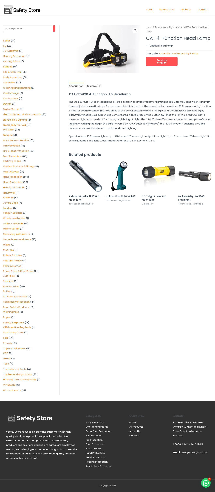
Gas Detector (94, 448)
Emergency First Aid (97, 426)
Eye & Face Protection (98, 431)
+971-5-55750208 (192, 444)
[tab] (76, 86)
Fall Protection (94, 435)
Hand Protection (95, 453)
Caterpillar (165, 53)
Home (149, 9)
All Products (166, 9)
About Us (186, 9)
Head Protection (95, 457)
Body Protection (95, 422)
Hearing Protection (97, 461)
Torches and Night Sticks (168, 27)
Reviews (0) (93, 86)
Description (76, 86)
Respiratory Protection (99, 466)
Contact (203, 9)
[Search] (54, 28)
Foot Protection (95, 444)
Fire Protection (94, 440)
